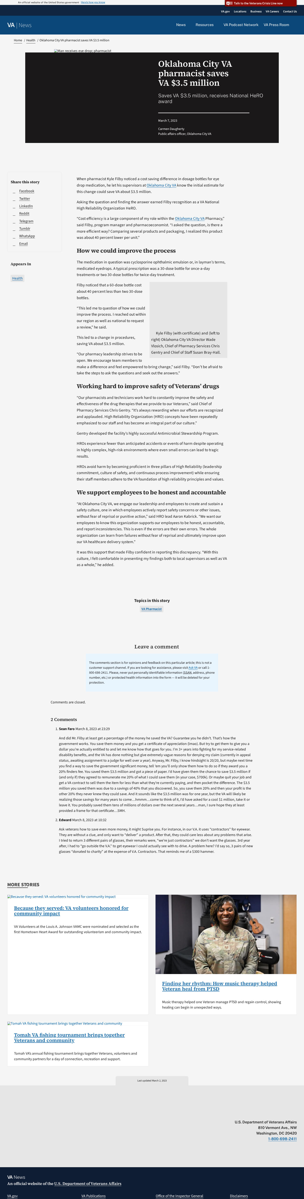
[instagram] (279, 1113)
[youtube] (246, 1113)
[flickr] (295, 1113)
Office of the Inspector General (179, 1196)
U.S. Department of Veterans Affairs (87, 1183)
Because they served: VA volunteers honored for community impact (71, 911)
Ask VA (193, 667)
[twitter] (254, 1113)
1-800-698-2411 (282, 1139)
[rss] (263, 1113)
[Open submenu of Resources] (216, 25)
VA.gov (12, 1196)
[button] (295, 25)
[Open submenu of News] (188, 25)
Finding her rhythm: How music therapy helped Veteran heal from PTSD (219, 986)
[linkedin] (287, 1113)
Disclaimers (239, 1196)
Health (17, 278)
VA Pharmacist (151, 609)
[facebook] (271, 1113)
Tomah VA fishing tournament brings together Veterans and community (69, 1037)
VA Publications (93, 1196)
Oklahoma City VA (161, 185)
